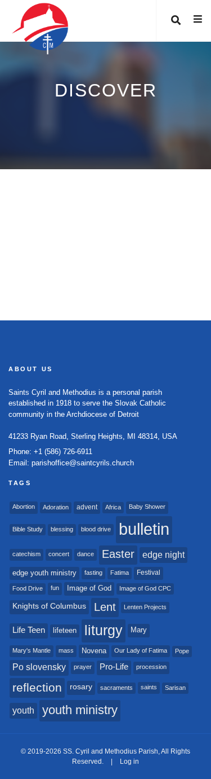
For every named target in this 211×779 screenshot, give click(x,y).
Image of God (89, 588)
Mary (139, 630)
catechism (26, 554)
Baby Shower (147, 506)
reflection (37, 687)
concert (58, 554)
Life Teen (28, 630)
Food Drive (27, 588)
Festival (148, 572)
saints (149, 687)
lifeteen (65, 630)
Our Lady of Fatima (140, 650)
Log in (129, 761)
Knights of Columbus (49, 606)
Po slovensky (39, 667)
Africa (113, 507)
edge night (163, 554)
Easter (118, 554)
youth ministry (80, 710)
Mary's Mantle (31, 650)
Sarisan (175, 687)
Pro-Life (114, 666)
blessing (62, 529)
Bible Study (27, 529)
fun (55, 587)
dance (85, 554)
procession (151, 666)
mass (66, 650)
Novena (94, 650)
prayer (83, 666)
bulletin (144, 529)
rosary (81, 687)
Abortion (23, 506)
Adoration (56, 507)
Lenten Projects (145, 607)
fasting (93, 572)
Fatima (119, 572)
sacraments (116, 687)
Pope (182, 651)
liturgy (103, 630)
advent (87, 507)
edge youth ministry (44, 573)
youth (23, 710)
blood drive (96, 529)
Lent (105, 607)
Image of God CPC (145, 588)
